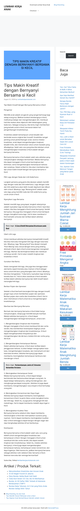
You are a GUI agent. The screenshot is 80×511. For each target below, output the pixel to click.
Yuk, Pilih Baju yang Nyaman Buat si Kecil (67, 114)
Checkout (33, 11)
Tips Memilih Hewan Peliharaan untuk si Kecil (20, 496)
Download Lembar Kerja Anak (40, 5)
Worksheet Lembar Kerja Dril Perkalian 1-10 (67, 122)
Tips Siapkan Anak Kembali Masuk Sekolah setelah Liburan (25, 498)
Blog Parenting (59, 5)
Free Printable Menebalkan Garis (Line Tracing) (67, 150)
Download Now (68, 269)
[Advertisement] (40, 30)
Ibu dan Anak (20, 494)
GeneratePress (53, 508)
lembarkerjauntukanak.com (28, 460)
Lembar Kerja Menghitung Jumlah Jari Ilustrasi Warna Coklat (68, 213)
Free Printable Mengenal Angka (66, 257)
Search (62, 52)
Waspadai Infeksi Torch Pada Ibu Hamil (66, 131)
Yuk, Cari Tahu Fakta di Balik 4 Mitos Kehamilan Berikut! (68, 89)
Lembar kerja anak (13, 8)
